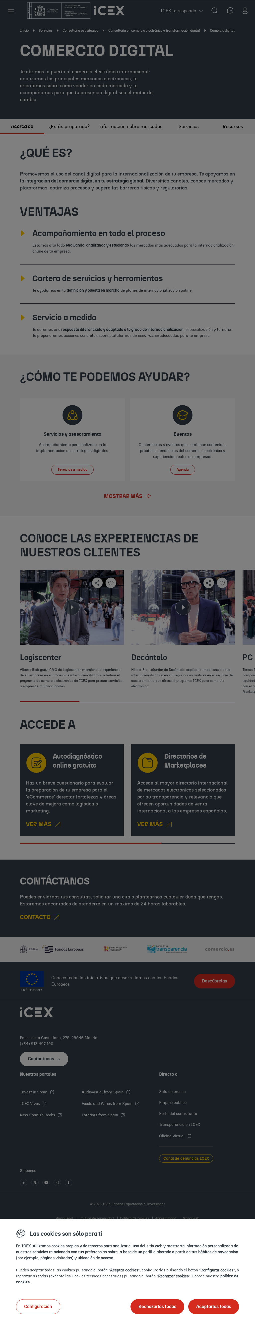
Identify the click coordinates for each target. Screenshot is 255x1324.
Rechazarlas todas (157, 1306)
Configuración (38, 1306)
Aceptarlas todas (213, 1306)
